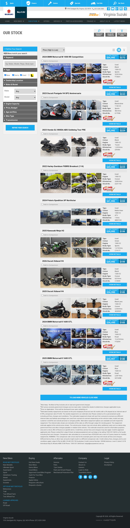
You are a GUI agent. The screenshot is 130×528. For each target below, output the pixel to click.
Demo (16, 75)
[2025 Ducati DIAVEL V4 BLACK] (70, 278)
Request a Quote (35, 485)
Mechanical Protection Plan (64, 472)
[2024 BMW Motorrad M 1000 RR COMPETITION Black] (70, 73)
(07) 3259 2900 (99, 9)
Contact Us (82, 462)
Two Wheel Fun (9, 496)
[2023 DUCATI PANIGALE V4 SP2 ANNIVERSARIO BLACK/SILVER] (70, 110)
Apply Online (33, 480)
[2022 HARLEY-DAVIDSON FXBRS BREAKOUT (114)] (70, 183)
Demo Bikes (33, 467)
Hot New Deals (34, 462)
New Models (8, 465)
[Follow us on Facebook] (109, 8)
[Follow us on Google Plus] (117, 8)
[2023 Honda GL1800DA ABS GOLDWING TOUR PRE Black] (70, 146)
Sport (5, 472)
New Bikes (18, 21)
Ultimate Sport (8, 467)
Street (5, 477)
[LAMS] (32, 75)
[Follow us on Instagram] (122, 8)
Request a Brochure (36, 483)
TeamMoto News (84, 472)
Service (57, 21)
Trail (4, 491)
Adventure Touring (10, 475)
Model (6, 97)
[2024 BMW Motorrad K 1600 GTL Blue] (70, 338)
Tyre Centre (58, 467)
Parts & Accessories (74, 21)
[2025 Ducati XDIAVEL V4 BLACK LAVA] (70, 308)
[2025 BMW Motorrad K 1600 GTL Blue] (70, 375)
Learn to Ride (83, 470)
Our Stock (32, 21)
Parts (55, 465)
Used (24, 75)
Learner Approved (10, 500)
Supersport (7, 470)
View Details (115, 87)
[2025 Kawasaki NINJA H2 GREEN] (70, 247)
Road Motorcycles (11, 462)
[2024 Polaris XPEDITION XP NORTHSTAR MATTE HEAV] (70, 217)
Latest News (119, 21)
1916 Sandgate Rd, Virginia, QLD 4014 (79, 9)
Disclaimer (108, 465)
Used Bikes (33, 470)
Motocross (7, 489)
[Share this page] (125, 8)
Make (6, 91)
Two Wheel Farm (9, 494)
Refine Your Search (13, 49)
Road (5, 503)
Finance (90, 21)
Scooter (6, 483)
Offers (46, 21)
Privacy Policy (109, 462)
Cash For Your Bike (36, 475)
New (8, 75)
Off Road (6, 505)
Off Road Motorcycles (12, 486)
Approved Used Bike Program (40, 472)
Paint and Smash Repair (62, 470)
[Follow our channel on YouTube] (113, 8)
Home (7, 21)
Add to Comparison (51, 61)
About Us (104, 21)
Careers (81, 467)
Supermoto (7, 480)
